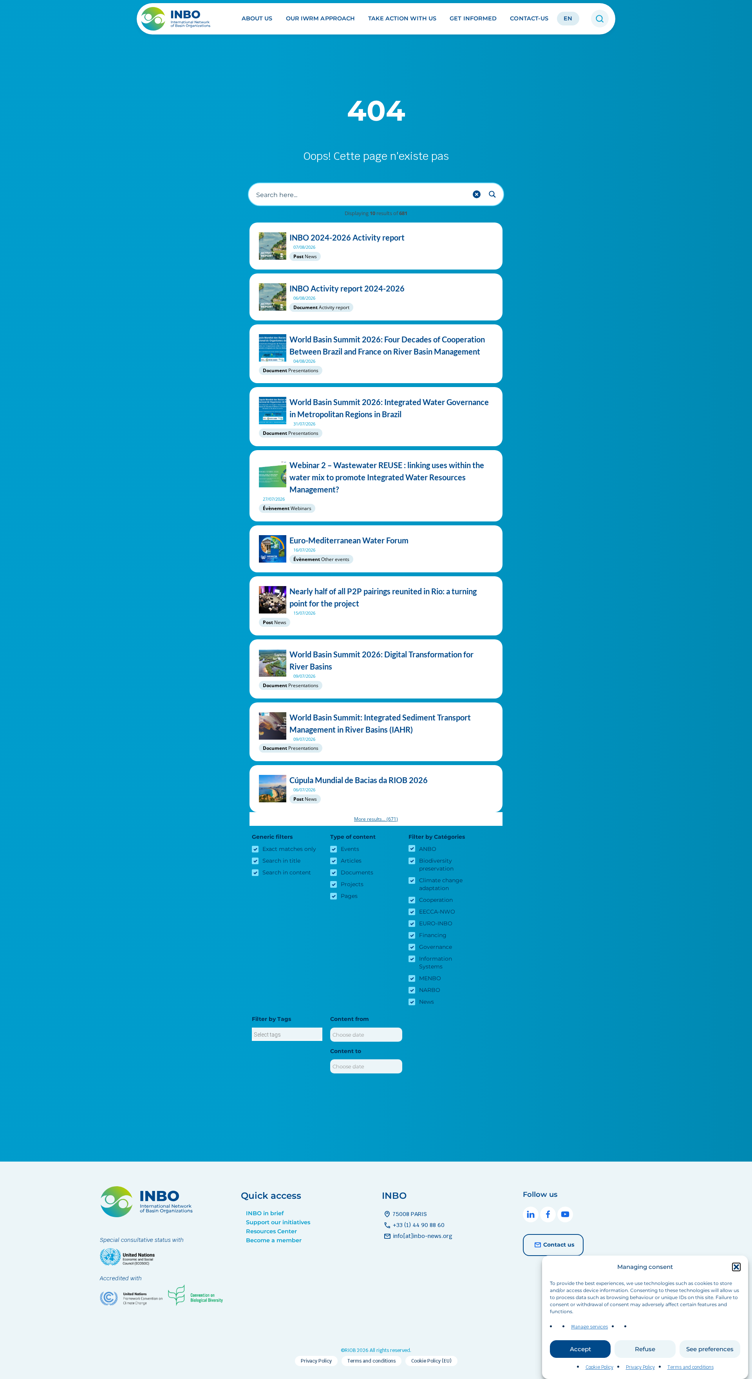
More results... (376, 819)
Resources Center (271, 1231)
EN (568, 18)
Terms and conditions (690, 1368)
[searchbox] (287, 1035)
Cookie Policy (599, 1368)
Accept (580, 1349)
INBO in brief (265, 1213)
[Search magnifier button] (492, 194)
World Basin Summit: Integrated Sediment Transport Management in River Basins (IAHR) (380, 723)
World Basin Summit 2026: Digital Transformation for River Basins (381, 660)
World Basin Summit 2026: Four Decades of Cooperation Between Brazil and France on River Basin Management (387, 345)
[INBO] (178, 18)
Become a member (274, 1240)
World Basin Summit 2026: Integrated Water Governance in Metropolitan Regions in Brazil (389, 408)
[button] (736, 1267)
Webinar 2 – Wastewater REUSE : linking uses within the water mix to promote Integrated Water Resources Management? (386, 477)
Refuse (645, 1349)
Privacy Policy (640, 1368)
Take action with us (402, 18)
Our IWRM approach (320, 18)
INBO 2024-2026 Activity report (347, 237)
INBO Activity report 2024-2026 (347, 288)
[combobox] (287, 1034)
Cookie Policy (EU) (431, 1361)
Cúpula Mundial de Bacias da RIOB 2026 (358, 780)
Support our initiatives (278, 1222)
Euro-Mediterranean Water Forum (349, 540)
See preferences (710, 1349)
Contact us (558, 1244)
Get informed (473, 18)
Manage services (589, 1327)
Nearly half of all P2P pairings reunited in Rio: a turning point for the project (383, 597)
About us (257, 18)
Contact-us (529, 18)
